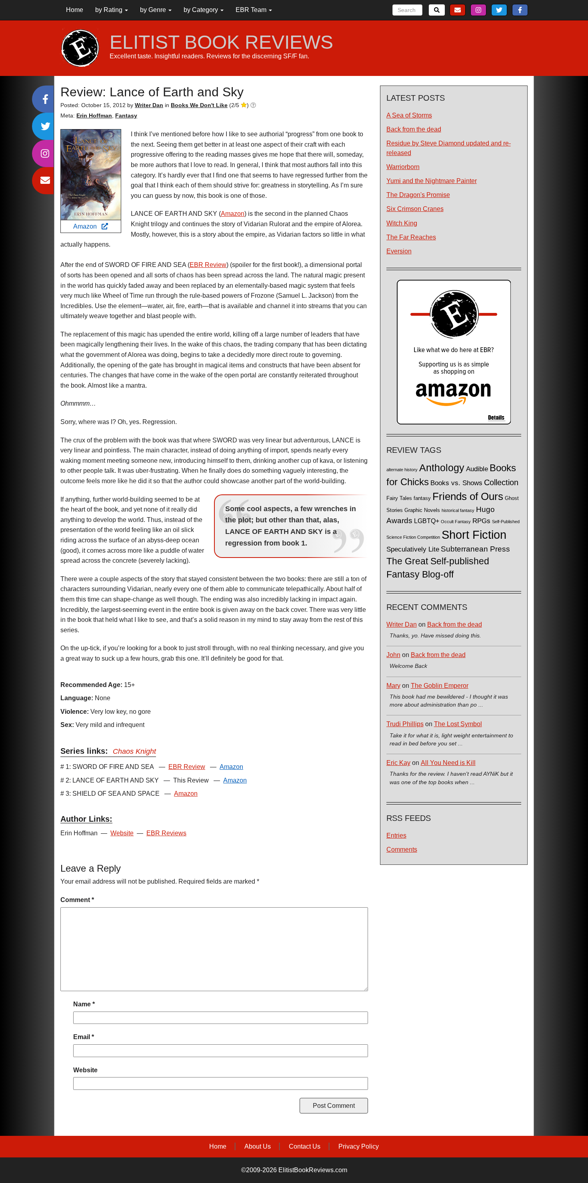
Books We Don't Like (199, 105)
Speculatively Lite (412, 549)
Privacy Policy (358, 1146)
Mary (393, 685)
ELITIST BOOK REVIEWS (221, 42)
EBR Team (252, 9)
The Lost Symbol (458, 724)
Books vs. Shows (456, 483)
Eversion (399, 251)
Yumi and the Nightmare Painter (431, 180)
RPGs (481, 521)
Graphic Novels (422, 510)
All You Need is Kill (448, 762)
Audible (477, 469)
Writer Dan (401, 624)
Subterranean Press (475, 548)
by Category (202, 9)
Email (83, 1037)
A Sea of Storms (409, 115)
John (393, 654)
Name (84, 1004)
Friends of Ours (467, 496)
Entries (396, 835)
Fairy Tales (399, 498)
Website (122, 833)
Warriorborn (403, 166)
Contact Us (304, 1146)
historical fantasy (458, 510)
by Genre (154, 9)
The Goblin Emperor (439, 685)
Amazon (87, 226)
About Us (257, 1146)
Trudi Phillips (405, 724)
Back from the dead (413, 129)
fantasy (422, 498)
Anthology (441, 467)
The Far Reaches (411, 237)
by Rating (109, 9)
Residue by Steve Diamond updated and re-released (448, 148)
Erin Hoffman (94, 115)
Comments (401, 849)
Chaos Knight (134, 751)
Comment (77, 899)
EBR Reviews (166, 833)
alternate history (402, 469)
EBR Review (208, 264)
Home (74, 9)
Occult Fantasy (456, 521)
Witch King (401, 223)
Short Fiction (474, 534)
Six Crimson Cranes (415, 208)
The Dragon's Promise (418, 194)
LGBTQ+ (426, 520)
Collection (501, 482)
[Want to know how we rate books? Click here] (253, 105)
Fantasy (126, 115)
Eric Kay (398, 762)
